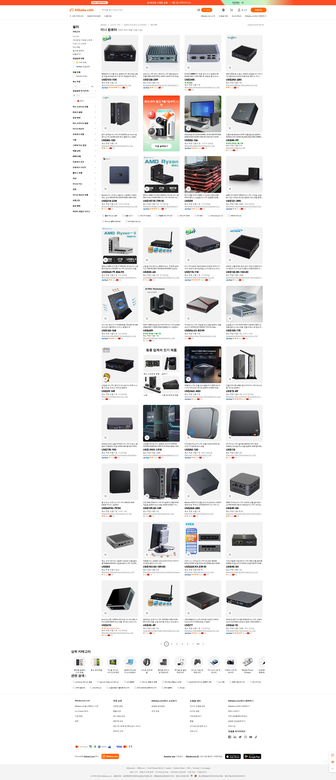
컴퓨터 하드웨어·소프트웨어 (135, 25)
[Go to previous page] (161, 644)
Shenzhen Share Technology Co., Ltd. (200, 146)
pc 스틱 (221, 682)
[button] (198, 10)
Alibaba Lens (89, 756)
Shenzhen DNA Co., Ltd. (235, 148)
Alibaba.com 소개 (82, 701)
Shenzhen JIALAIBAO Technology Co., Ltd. (119, 336)
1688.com (141, 768)
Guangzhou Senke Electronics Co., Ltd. (242, 336)
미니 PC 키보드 (145, 216)
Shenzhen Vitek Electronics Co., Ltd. (199, 572)
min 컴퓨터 (130, 682)
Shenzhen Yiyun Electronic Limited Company (161, 572)
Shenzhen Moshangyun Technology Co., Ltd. (203, 397)
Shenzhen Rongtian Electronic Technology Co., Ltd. (244, 514)
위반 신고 (194, 731)
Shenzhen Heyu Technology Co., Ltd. (241, 455)
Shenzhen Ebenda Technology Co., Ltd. (242, 572)
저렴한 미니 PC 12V (165, 216)
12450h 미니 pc (236, 216)
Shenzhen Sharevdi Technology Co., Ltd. (118, 572)
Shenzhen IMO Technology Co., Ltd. (199, 514)
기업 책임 (79, 716)
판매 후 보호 (118, 721)
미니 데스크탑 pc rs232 (173, 682)
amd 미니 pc (96, 688)
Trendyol (196, 768)
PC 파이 (200, 216)
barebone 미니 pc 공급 (83, 682)
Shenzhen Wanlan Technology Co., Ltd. (241, 85)
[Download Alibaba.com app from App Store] (233, 756)
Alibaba (103, 25)
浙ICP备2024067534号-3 (235, 776)
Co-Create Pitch (81, 711)
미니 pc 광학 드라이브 (112, 221)
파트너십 (231, 726)
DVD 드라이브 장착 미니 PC (146, 688)
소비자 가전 (115, 25)
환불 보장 (117, 711)
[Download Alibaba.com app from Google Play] (252, 756)
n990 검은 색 (80, 688)
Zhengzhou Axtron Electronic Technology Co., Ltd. (244, 277)
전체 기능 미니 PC (238, 682)
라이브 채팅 (194, 711)
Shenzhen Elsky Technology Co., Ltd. (116, 85)
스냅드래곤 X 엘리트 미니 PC (119, 688)
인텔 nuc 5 (129, 216)
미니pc (182, 688)
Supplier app (169, 756)
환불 (191, 721)
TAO (188, 768)
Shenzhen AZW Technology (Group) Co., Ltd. (120, 206)
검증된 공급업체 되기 (236, 721)
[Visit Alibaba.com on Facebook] (229, 737)
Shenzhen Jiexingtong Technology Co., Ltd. (202, 87)
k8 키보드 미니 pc (134, 221)
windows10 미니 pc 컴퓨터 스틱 (200, 682)
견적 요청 (155, 711)
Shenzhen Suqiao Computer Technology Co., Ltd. (161, 206)
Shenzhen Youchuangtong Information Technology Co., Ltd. (244, 206)
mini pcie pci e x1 (216, 216)
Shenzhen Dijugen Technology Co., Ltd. (159, 338)
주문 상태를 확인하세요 (237, 716)
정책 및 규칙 (118, 731)
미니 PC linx (256, 682)
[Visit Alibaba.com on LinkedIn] (235, 737)
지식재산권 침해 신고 (198, 726)
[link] (332, 755)
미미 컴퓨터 (168, 688)
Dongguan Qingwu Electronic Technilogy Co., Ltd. (161, 85)
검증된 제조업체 (158, 706)
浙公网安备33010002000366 (211, 776)
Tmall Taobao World (155, 768)
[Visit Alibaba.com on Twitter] (240, 737)
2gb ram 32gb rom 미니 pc (109, 682)
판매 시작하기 (234, 711)
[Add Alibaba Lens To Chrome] (110, 756)
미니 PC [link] (154, 25)
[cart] (232, 10)
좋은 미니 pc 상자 (111, 216)
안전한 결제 (118, 706)
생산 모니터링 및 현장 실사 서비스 (127, 726)
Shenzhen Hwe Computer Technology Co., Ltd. (244, 397)
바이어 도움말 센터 (197, 706)
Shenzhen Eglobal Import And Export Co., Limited (161, 455)
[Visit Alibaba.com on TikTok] (256, 737)
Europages (206, 768)
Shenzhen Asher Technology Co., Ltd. (117, 514)
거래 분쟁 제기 (196, 716)
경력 (76, 721)
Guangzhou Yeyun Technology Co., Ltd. (200, 336)
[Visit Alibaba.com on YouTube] (250, 737)
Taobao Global (179, 768)
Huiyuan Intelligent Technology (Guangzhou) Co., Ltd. (120, 455)
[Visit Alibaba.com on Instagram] (245, 737)
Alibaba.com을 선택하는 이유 (86, 706)
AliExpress (130, 768)
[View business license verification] (191, 776)
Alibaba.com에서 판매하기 (239, 706)
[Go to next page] (203, 644)
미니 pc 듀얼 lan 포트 (149, 682)
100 (198, 644)
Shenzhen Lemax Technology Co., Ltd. (158, 514)
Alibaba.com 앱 (192, 756)
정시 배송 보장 (119, 716)
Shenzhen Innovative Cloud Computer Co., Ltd (203, 206)
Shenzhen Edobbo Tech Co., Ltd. (115, 397)
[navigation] (84, 334)
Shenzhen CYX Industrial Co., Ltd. (198, 455)
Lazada (168, 768)
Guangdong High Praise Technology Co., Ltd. (161, 277)
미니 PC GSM (185, 216)
